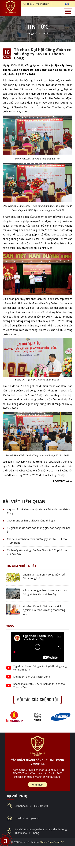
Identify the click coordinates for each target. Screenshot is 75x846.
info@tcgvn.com (31, 818)
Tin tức (37, 26)
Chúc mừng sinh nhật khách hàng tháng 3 (31, 520)
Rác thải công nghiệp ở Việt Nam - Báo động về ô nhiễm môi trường (45, 592)
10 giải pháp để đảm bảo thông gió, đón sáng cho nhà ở (38, 529)
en (67, 4)
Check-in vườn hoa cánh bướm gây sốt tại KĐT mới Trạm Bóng (37, 540)
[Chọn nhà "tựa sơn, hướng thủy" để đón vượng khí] (13, 577)
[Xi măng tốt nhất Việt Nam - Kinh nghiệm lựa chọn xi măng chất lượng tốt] (13, 609)
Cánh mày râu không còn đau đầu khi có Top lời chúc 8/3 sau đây (37, 551)
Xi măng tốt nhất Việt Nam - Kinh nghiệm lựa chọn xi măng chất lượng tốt (44, 609)
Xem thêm (37, 784)
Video (10, 626)
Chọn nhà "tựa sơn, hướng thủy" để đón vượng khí (44, 576)
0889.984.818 (42, 4)
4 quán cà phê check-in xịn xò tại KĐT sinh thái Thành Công (38, 511)
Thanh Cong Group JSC (52, 842)
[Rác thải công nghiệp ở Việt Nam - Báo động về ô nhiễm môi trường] (13, 593)
